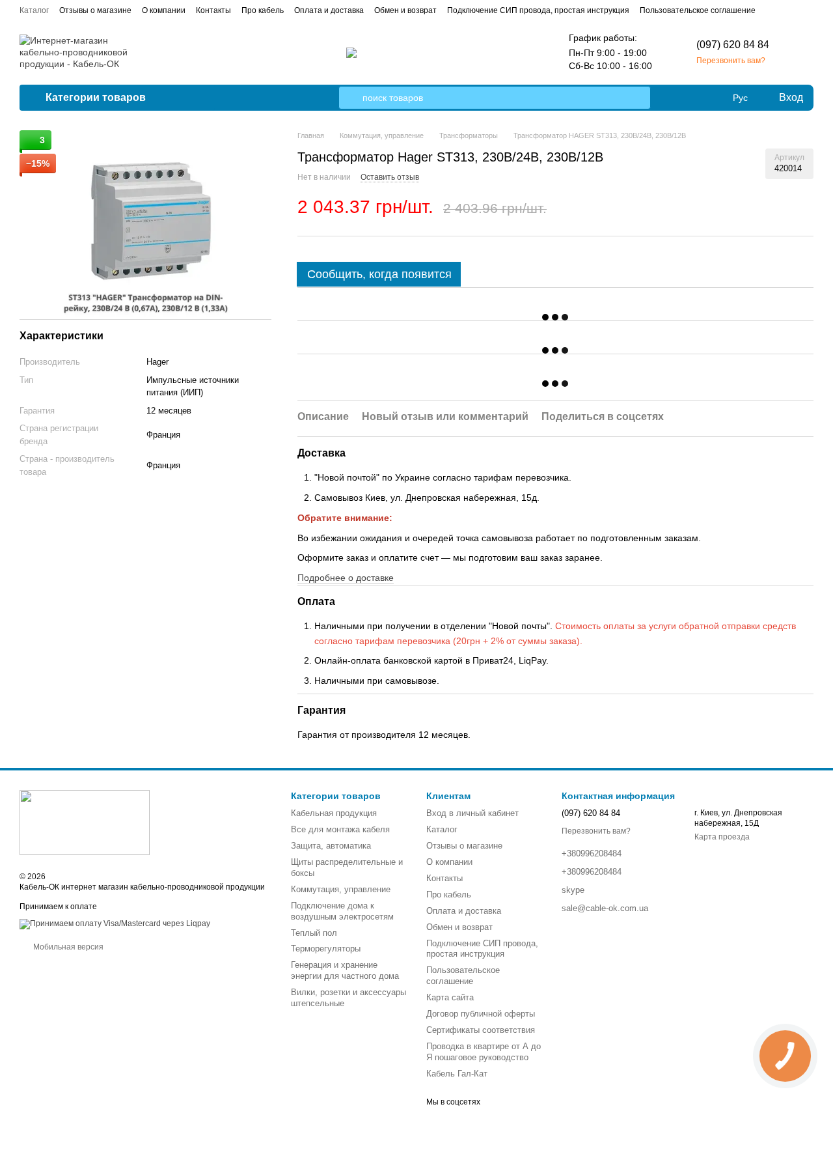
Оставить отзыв (390, 177)
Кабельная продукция (334, 813)
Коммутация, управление (340, 889)
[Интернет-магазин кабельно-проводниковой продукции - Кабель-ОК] (85, 821)
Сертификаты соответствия (480, 1030)
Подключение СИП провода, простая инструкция (538, 10)
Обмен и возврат (405, 10)
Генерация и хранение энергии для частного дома (345, 970)
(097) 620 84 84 (732, 44)
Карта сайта (450, 997)
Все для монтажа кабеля (340, 829)
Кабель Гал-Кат (456, 1073)
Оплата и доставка (329, 10)
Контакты (213, 10)
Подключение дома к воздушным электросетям (342, 911)
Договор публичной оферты (480, 1014)
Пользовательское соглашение (698, 10)
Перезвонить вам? (730, 60)
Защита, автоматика (331, 846)
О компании (163, 10)
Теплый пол (314, 933)
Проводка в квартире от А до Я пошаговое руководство (483, 1051)
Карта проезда (722, 836)
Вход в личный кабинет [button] (472, 813)
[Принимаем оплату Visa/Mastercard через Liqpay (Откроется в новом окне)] (115, 923)
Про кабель (262, 10)
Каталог (34, 10)
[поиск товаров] (350, 97)
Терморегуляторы (326, 948)
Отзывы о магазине (95, 10)
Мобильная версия (67, 946)
